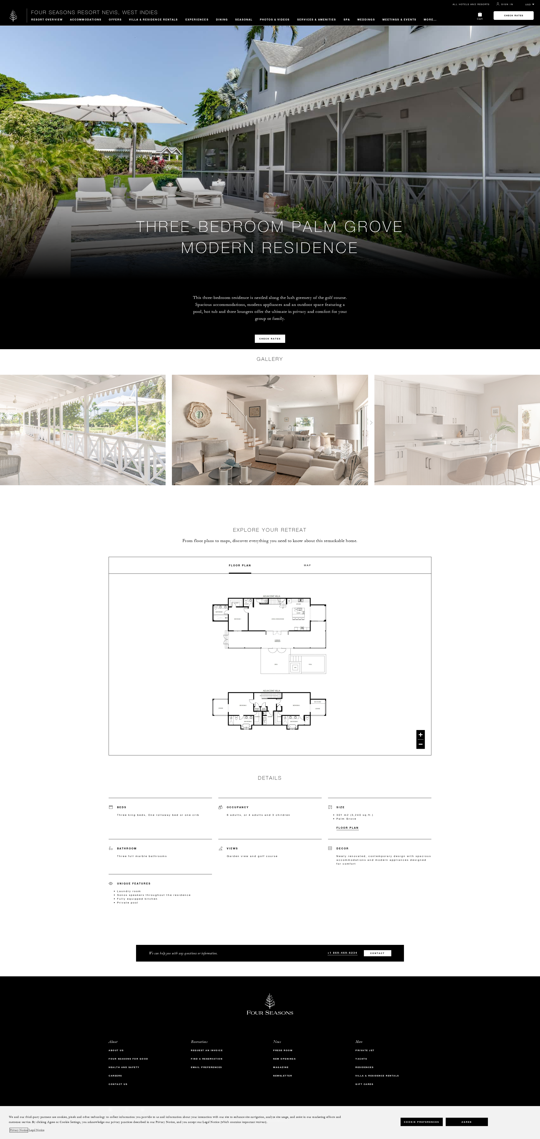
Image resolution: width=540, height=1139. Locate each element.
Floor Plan (240, 565)
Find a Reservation (207, 1058)
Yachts (361, 1058)
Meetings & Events (399, 19)
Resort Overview (47, 19)
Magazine (281, 1067)
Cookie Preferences (421, 1122)
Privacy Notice (19, 1130)
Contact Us (118, 1084)
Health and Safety (124, 1067)
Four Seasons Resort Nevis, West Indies (94, 12)
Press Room (283, 1050)
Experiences (197, 19)
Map (307, 565)
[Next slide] (371, 423)
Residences (364, 1067)
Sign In (507, 4)
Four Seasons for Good (128, 1058)
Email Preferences (206, 1067)
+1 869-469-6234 (343, 952)
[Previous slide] (169, 423)
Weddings (366, 19)
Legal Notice (36, 1130)
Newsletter (282, 1075)
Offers (115, 19)
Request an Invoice (207, 1050)
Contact (377, 953)
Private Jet (365, 1050)
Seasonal (243, 19)
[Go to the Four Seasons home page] (13, 15)
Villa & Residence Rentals (153, 19)
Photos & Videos (275, 19)
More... (430, 19)
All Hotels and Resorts (471, 4)
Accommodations (85, 19)
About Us (116, 1050)
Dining (222, 19)
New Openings (284, 1058)
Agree (467, 1122)
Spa (347, 19)
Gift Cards (364, 1084)
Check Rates (513, 15)
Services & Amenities (316, 19)
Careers (115, 1075)
